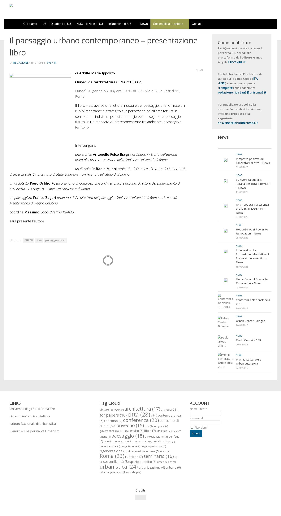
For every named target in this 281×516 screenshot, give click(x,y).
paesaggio (127, 435)
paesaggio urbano (55, 240)
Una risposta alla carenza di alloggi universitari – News (252, 208)
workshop (133, 472)
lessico (136, 431)
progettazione (130, 446)
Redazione (20, 62)
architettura (142, 408)
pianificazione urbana (138, 441)
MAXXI (162, 431)
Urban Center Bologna (250, 321)
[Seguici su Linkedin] (268, 505)
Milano (105, 436)
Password (196, 418)
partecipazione (156, 436)
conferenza (141, 420)
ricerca (159, 446)
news (239, 154)
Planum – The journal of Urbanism (34, 431)
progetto (147, 446)
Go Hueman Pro (57, 508)
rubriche (134, 456)
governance (109, 431)
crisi (149, 426)
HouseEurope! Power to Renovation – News (252, 231)
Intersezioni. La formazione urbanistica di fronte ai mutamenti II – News (252, 256)
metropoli (174, 431)
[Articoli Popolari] (258, 144)
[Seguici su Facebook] (248, 505)
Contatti (197, 23)
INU (124, 431)
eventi (51, 62)
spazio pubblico (142, 462)
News (144, 23)
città (139, 414)
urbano (173, 467)
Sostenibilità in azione (168, 23)
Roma (112, 455)
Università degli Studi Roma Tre (32, 409)
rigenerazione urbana (143, 451)
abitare (106, 409)
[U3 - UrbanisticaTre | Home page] (31, 9)
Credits (141, 490)
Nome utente (198, 409)
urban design (166, 462)
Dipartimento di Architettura (30, 416)
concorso (113, 420)
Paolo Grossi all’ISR (248, 340)
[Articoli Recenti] (231, 144)
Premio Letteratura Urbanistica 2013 (249, 361)
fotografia (160, 426)
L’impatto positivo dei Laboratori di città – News (253, 161)
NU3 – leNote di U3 (89, 23)
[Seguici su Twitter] (255, 505)
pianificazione (113, 441)
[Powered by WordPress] (25, 508)
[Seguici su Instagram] (262, 505)
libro (39, 240)
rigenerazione (113, 450)
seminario (159, 456)
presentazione (110, 446)
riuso (164, 451)
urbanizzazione (151, 467)
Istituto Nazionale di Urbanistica (33, 424)
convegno (129, 425)
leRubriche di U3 (119, 23)
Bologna (166, 410)
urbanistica (119, 466)
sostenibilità (116, 461)
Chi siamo (30, 23)
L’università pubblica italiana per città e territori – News (253, 184)
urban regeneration (112, 472)
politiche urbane (164, 441)
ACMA (119, 409)
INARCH (28, 240)
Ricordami (200, 427)
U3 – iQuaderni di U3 (56, 23)
